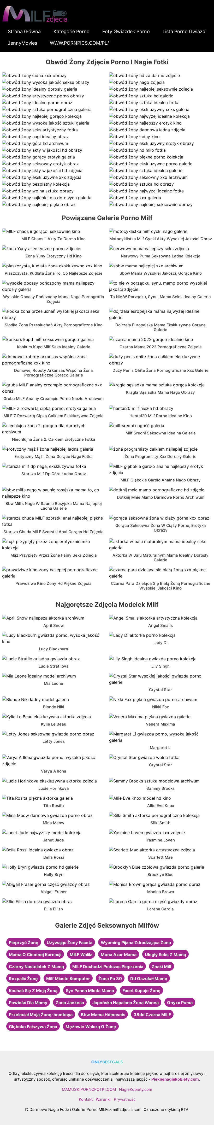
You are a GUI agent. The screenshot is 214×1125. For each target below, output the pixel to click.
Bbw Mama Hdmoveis (103, 1014)
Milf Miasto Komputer (68, 978)
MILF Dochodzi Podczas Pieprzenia (107, 966)
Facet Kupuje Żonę (141, 990)
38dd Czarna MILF (152, 1014)
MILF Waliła (81, 954)
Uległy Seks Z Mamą (165, 954)
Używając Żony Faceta (69, 942)
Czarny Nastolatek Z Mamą (36, 966)
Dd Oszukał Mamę (148, 978)
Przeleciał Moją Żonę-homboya (41, 1014)
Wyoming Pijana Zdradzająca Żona (136, 942)
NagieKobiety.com (135, 1089)
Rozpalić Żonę (23, 978)
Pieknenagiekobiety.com (175, 1079)
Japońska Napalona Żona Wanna (125, 1002)
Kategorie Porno (72, 31)
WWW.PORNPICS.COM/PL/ (79, 43)
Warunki (103, 1099)
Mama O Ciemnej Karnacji (35, 954)
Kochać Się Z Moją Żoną (33, 990)
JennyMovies (22, 43)
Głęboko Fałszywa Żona (33, 1026)
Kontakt (86, 1099)
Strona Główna (24, 31)
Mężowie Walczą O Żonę (91, 1026)
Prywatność (124, 1099)
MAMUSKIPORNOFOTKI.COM (89, 1089)
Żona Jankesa (70, 1002)
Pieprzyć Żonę (23, 942)
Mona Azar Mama (118, 954)
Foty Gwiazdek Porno (126, 31)
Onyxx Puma (180, 1002)
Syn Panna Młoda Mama (90, 990)
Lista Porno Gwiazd (184, 31)
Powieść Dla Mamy (28, 1002)
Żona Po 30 (110, 978)
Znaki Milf (161, 966)
